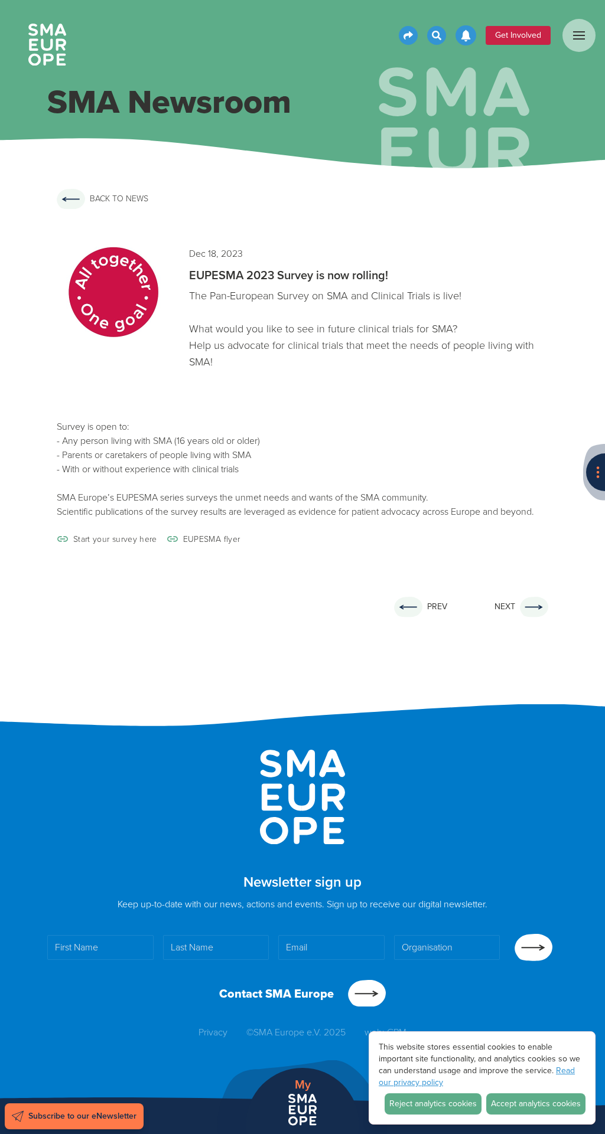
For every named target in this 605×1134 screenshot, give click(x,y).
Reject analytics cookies (433, 1103)
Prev (437, 606)
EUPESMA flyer (211, 539)
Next (505, 606)
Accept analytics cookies (536, 1103)
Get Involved (518, 35)
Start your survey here (115, 539)
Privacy (213, 1032)
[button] (579, 35)
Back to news (119, 198)
